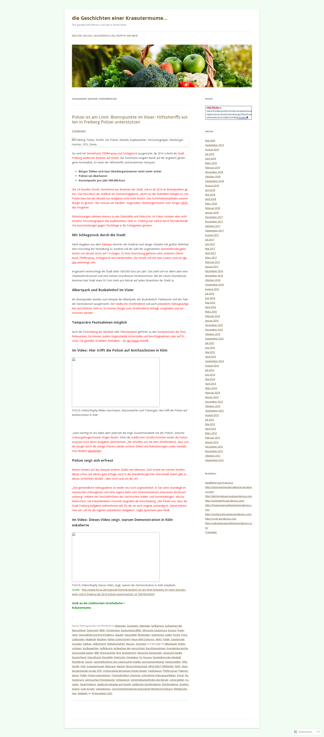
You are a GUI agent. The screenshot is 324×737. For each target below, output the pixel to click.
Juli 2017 (209, 239)
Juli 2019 (209, 154)
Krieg (184, 634)
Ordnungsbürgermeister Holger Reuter (125, 670)
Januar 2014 (211, 397)
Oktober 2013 (212, 406)
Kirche (176, 634)
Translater (211, 532)
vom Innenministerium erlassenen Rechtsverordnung (142, 688)
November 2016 (214, 275)
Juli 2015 (209, 343)
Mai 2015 (210, 352)
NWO (178, 666)
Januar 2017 (211, 266)
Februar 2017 (212, 262)
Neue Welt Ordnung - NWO (146, 639)
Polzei (180, 675)
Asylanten (132, 625)
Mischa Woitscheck (136, 666)
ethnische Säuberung (154, 630)
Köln (83, 666)
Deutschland (79, 657)
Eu (141, 657)
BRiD (102, 630)
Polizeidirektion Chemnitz (126, 675)
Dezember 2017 (214, 217)
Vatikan (87, 643)
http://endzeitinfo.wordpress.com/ (224, 500)
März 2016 (211, 311)
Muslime (101, 639)
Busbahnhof (129, 652)
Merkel (121, 666)
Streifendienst (170, 684)
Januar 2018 (211, 212)
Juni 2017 (210, 244)
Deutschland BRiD (131, 630)
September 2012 (214, 460)
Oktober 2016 (212, 280)
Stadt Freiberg (88, 684)
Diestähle (107, 657)
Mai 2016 (210, 302)
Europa (172, 630)
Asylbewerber (91, 648)
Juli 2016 (209, 293)
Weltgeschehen (116, 643)
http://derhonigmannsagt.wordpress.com (228, 496)
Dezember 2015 (214, 325)
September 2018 (214, 181)
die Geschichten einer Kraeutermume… (119, 18)
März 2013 (211, 433)
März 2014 (211, 388)
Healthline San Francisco (219, 482)
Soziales (77, 643)
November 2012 (214, 451)
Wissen (130, 643)
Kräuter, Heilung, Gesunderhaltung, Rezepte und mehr (105, 35)
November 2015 (214, 329)
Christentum (113, 630)
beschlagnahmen (156, 648)
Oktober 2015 (212, 334)
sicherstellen (177, 679)
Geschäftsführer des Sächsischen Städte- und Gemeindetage (129, 661)
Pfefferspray (170, 670)
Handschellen (173, 661)
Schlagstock (122, 679)
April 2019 (210, 158)
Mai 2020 (210, 140)
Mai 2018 (210, 194)
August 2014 (212, 365)
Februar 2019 (212, 167)
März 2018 (211, 203)
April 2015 (210, 356)
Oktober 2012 (212, 455)
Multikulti (91, 639)
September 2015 (214, 338)
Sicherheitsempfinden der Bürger (149, 679)
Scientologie (177, 639)
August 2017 (212, 235)
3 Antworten (79, 131)
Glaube (119, 634)
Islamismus (158, 634)
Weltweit (82, 693)
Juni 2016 (210, 298)
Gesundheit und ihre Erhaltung (96, 634)
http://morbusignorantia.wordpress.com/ (228, 514)
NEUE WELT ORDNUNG (161, 666)
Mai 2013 (210, 424)
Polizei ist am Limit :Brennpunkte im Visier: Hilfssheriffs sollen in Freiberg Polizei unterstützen (130, 119)
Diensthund (94, 657)
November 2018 (214, 172)
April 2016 (210, 307)
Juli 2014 (209, 370)
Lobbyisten (78, 639)
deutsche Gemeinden (149, 652)
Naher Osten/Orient (119, 639)
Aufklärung (157, 625)
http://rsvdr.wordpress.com (220, 518)
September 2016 (214, 284)
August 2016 (212, 289)
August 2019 (212, 149)
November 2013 (214, 401)
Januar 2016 (211, 320)
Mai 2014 (210, 379)
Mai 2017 (210, 248)
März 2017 (211, 257)
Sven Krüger (88, 688)
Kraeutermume (95, 666)
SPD (184, 203)
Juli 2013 (209, 419)
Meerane (110, 666)
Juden (168, 634)
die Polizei (133, 341)
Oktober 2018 (212, 176)
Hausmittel (130, 634)
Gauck (88, 661)
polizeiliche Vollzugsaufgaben (159, 675)
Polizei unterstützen (99, 675)
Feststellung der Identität (167, 657)
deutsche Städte (172, 652)
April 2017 (210, 253)
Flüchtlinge (78, 661)
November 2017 (214, 221)
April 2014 (210, 383)
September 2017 (214, 230)
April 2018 (210, 199)
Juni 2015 (210, 347)
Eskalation (132, 657)
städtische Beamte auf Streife (114, 684)
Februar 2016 (212, 316)
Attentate (145, 625)
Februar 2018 (212, 208)
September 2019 (214, 145)
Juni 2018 (210, 190)
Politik (166, 639)
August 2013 (212, 415)
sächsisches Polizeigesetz (100, 679)
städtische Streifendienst (146, 684)
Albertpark (171, 643)
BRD (96, 652)
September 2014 (214, 361)
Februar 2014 (212, 392)
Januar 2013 (211, 442)
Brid (118, 652)
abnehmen (94, 451)
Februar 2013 (212, 437)
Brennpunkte (107, 652)
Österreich (92, 630)
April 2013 (210, 428)
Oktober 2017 (212, 226)
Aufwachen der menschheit (129, 648)
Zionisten (141, 643)
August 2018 (212, 185)
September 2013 (214, 410)
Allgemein (120, 625)
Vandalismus (103, 688)
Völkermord (99, 643)
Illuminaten (144, 634)
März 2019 (211, 163)
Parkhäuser (155, 670)
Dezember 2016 (214, 271)
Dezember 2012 (214, 446)
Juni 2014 (210, 374)
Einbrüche (119, 657)
